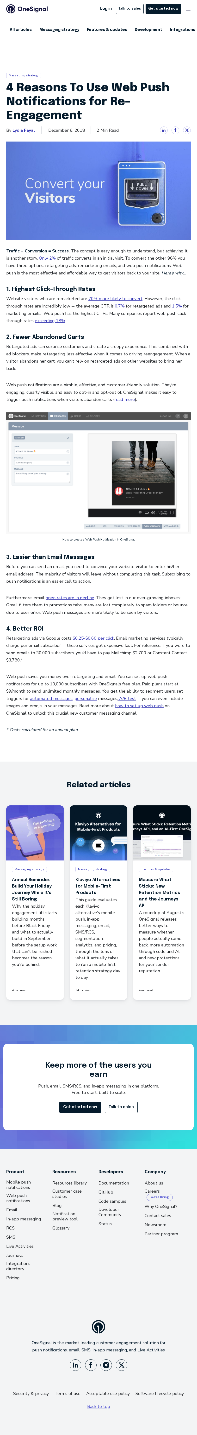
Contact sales (158, 1215)
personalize (85, 698)
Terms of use (67, 1393)
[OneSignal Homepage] (27, 9)
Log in (106, 9)
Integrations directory (18, 1266)
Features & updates (107, 30)
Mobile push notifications (18, 1184)
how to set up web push (139, 706)
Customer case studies (67, 1194)
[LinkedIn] (75, 1365)
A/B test (127, 698)
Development (148, 30)
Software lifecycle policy (159, 1393)
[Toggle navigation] (188, 8)
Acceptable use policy (108, 1393)
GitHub (105, 1192)
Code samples (112, 1201)
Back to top (98, 1406)
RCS (10, 1228)
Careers (152, 1191)
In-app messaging (23, 1219)
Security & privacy (31, 1393)
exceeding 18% (50, 321)
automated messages (51, 698)
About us (154, 1183)
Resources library (69, 1183)
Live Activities (20, 1246)
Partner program (161, 1233)
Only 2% (47, 258)
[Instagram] (106, 1365)
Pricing (13, 1278)
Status (105, 1223)
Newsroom (155, 1224)
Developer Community (109, 1212)
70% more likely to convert (115, 299)
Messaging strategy (59, 30)
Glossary (60, 1228)
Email (11, 1210)
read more (124, 399)
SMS (10, 1237)
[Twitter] (121, 1365)
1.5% (177, 306)
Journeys (14, 1255)
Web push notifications (18, 1198)
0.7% (120, 306)
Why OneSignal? (161, 1206)
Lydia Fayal (23, 130)
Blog (57, 1205)
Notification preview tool (65, 1216)
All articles (21, 30)
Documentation (113, 1183)
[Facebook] (91, 1365)
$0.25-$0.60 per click (93, 638)
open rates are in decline (70, 598)
